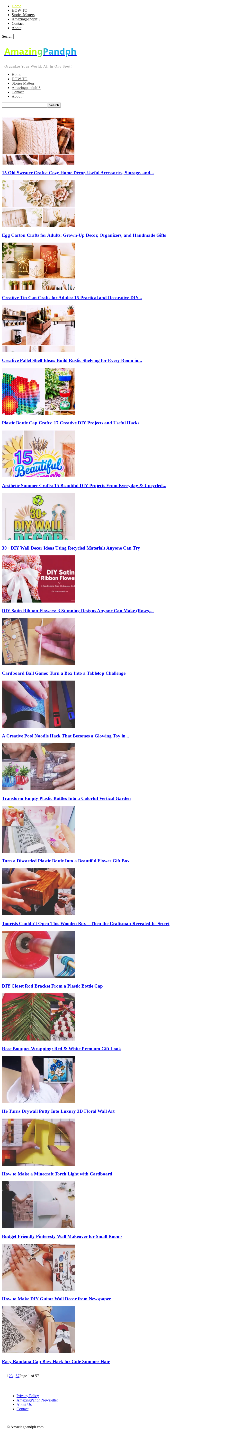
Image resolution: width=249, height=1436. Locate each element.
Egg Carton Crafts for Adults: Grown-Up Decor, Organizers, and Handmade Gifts (84, 235)
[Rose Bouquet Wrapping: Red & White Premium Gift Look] (38, 1039)
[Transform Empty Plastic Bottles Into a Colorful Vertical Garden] (38, 789)
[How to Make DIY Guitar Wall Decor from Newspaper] (38, 1289)
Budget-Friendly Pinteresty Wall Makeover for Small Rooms (62, 1236)
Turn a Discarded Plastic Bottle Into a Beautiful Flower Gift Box (66, 860)
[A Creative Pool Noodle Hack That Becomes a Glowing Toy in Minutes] (38, 726)
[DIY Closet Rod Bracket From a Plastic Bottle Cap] (38, 977)
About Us (24, 1404)
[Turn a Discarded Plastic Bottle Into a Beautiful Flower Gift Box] (38, 851)
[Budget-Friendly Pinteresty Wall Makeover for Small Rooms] (38, 1227)
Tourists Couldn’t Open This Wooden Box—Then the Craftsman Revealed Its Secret (85, 923)
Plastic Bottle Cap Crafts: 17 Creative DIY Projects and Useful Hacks (70, 422)
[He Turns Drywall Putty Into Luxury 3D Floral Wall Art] (38, 1102)
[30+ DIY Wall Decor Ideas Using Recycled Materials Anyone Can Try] (38, 539)
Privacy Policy (28, 1396)
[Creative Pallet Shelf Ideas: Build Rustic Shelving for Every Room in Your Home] (38, 351)
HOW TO (19, 10)
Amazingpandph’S (26, 19)
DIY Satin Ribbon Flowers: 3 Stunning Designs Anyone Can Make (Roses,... (78, 610)
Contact (18, 23)
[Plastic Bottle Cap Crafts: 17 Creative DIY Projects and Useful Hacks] (38, 414)
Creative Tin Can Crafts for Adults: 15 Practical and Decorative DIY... (72, 297)
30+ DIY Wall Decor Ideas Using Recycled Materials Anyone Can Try (71, 548)
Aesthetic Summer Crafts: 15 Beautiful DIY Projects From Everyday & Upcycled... (84, 485)
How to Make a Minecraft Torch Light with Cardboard (57, 1173)
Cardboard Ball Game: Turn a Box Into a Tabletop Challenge (63, 673)
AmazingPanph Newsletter (37, 1400)
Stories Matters (23, 15)
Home (16, 6)
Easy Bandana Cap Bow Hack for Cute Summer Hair (56, 1361)
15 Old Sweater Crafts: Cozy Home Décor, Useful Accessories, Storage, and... (78, 172)
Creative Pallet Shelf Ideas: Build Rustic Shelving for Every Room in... (72, 360)
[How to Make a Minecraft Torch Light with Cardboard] (38, 1164)
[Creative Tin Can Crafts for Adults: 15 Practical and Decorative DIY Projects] (38, 288)
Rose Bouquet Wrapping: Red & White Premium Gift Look (61, 1048)
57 (17, 1376)
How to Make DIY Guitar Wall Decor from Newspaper (56, 1298)
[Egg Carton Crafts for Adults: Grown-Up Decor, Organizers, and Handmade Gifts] (38, 226)
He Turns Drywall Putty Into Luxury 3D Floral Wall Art (58, 1111)
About (16, 28)
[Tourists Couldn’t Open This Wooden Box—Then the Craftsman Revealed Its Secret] (38, 914)
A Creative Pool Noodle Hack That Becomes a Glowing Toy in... (65, 735)
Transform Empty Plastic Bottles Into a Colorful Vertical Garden (66, 798)
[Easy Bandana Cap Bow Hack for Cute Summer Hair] (38, 1352)
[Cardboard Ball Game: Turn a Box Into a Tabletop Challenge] (38, 664)
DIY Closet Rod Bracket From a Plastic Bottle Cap (52, 986)
